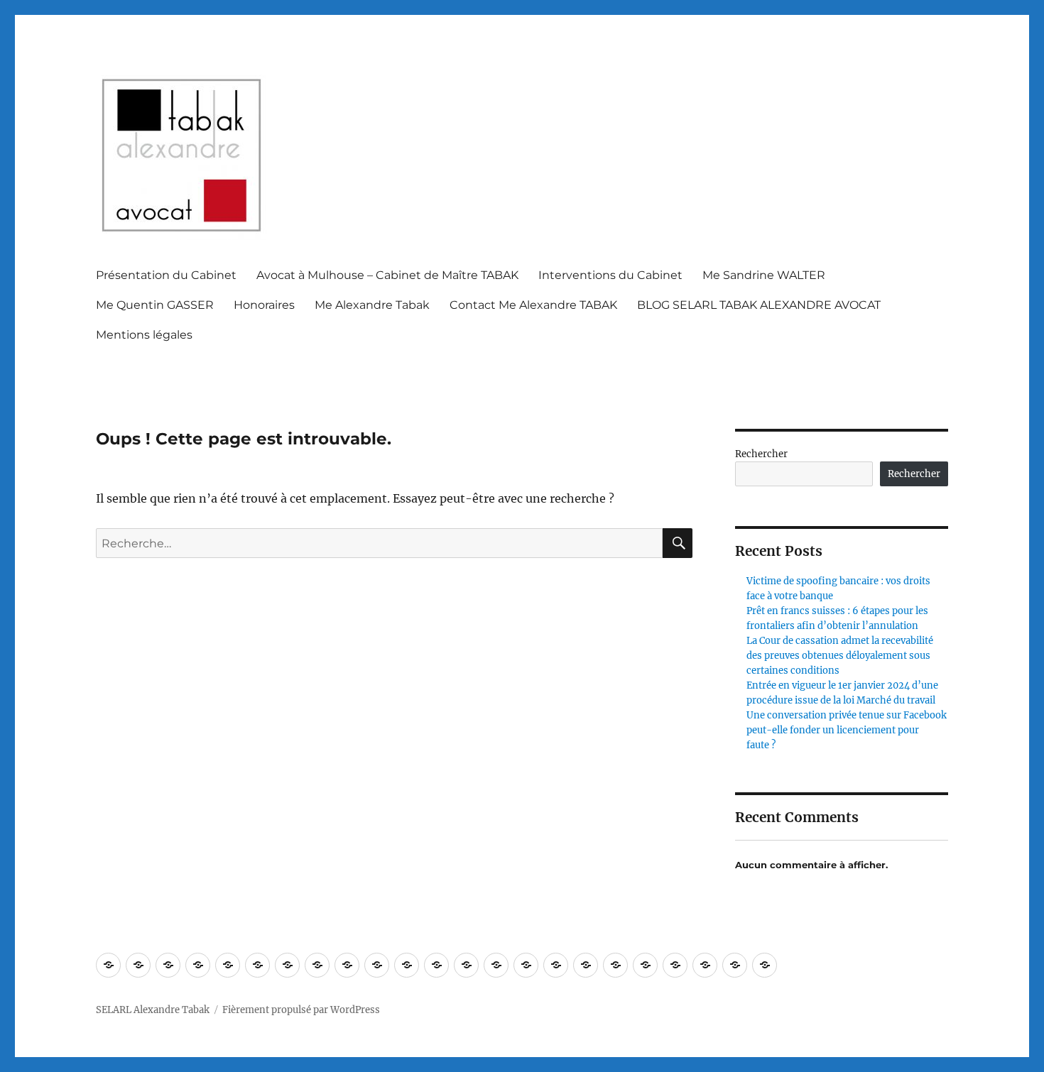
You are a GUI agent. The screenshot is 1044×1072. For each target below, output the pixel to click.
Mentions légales (144, 334)
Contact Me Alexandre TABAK (533, 305)
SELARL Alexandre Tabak (153, 1010)
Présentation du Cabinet (166, 275)
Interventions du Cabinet (610, 275)
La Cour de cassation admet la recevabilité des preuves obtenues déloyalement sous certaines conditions (839, 656)
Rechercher (761, 454)
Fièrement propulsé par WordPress (301, 1010)
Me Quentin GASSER (155, 305)
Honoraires (264, 305)
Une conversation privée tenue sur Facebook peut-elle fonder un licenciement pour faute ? (846, 730)
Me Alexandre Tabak (372, 305)
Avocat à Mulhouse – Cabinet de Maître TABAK (387, 275)
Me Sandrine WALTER (763, 275)
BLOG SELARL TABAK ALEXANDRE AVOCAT (759, 305)
